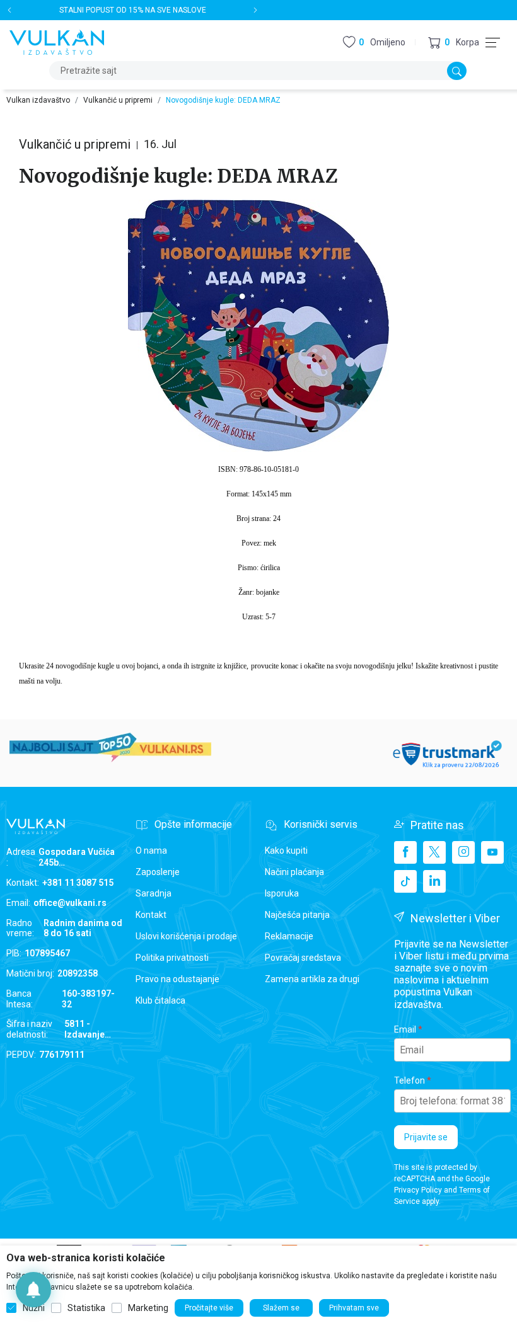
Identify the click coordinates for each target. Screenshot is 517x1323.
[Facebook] (405, 852)
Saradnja (153, 893)
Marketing (148, 1307)
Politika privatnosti (172, 958)
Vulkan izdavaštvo (38, 100)
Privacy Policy (418, 1190)
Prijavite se (426, 1137)
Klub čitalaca (160, 1000)
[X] (434, 852)
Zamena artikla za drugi (312, 979)
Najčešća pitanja (297, 915)
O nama (151, 850)
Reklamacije (289, 936)
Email (405, 1029)
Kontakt (151, 915)
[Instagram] (463, 852)
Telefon (409, 1080)
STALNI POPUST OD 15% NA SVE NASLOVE (132, 10)
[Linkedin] (434, 881)
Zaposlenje (158, 872)
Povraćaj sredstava (303, 958)
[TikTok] (405, 881)
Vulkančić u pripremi (118, 100)
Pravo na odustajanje (177, 979)
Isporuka (282, 893)
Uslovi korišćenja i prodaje (186, 936)
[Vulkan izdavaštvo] (56, 41)
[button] (453, 42)
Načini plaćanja (294, 872)
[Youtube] (492, 852)
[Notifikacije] (33, 1289)
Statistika (86, 1307)
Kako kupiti (286, 850)
